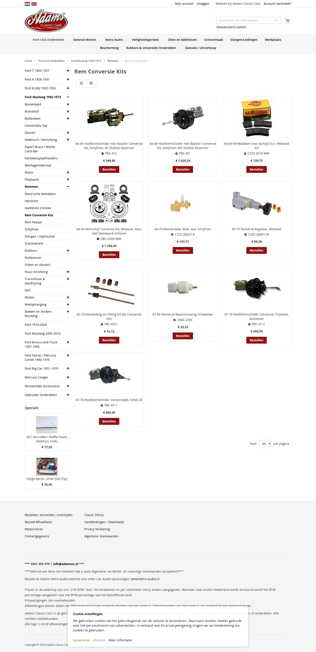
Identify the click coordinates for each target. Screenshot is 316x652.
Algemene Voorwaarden (101, 536)
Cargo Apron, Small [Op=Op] (46, 479)
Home (29, 60)
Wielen (30, 297)
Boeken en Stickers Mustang (38, 313)
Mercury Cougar (36, 377)
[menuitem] (49, 40)
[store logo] (46, 20)
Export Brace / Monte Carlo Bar (40, 149)
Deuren (30, 133)
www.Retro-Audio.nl (145, 579)
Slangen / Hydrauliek (40, 236)
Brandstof (32, 111)
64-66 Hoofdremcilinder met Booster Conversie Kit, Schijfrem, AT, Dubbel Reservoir (109, 146)
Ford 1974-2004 (36, 325)
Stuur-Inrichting (36, 272)
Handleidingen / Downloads (104, 522)
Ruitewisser (33, 258)
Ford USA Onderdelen (51, 60)
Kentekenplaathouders (41, 158)
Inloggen (203, 4)
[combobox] (248, 20)
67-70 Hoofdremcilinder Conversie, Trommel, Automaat (257, 316)
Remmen (113, 60)
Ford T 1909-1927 (37, 71)
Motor (29, 172)
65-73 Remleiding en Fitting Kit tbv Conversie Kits (109, 316)
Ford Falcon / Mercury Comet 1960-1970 (40, 357)
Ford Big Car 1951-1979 (41, 368)
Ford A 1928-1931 (37, 79)
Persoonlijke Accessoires (42, 386)
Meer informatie (120, 640)
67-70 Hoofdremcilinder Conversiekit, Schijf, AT (109, 400)
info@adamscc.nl (65, 564)
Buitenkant (32, 118)
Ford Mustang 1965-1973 (86, 60)
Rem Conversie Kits (39, 215)
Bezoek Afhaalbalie (38, 522)
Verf (28, 290)
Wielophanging (35, 304)
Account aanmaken (277, 4)
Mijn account (184, 4)
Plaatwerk (32, 179)
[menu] (158, 44)
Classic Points (94, 515)
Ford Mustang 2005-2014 (42, 333)
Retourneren (34, 529)
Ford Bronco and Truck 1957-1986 (41, 344)
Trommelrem (34, 243)
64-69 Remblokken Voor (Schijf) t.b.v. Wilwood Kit (256, 146)
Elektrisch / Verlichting (41, 140)
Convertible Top (36, 125)
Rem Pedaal (33, 222)
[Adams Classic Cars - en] (34, 4)
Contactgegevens (37, 536)
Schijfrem (31, 229)
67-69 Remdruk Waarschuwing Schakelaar (183, 314)
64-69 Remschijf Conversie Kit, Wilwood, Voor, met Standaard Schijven (109, 231)
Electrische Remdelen (40, 194)
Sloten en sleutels (37, 265)
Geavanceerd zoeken (231, 27)
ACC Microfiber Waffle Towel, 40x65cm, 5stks (46, 439)
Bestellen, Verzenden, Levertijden (49, 515)
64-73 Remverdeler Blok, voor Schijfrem (183, 229)
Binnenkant (33, 104)
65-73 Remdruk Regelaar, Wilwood (256, 229)
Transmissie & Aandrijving (35, 281)
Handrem (31, 201)
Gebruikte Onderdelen (41, 395)
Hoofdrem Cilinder (38, 208)
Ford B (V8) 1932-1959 (40, 88)
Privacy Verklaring (97, 529)
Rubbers (31, 250)
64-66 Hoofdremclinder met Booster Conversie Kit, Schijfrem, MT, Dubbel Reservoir (183, 146)
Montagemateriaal (38, 165)
